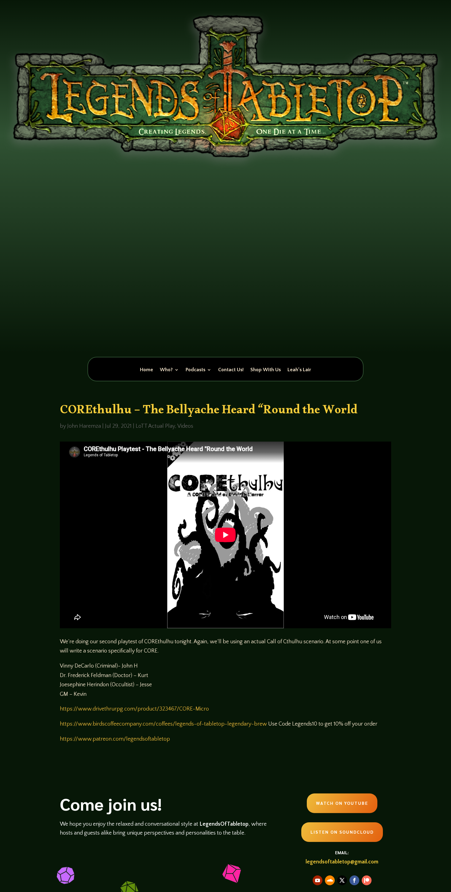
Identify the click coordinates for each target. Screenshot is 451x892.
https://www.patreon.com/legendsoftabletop (115, 739)
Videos (185, 426)
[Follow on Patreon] (367, 880)
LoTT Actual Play (155, 426)
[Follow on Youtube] (317, 880)
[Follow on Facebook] (354, 880)
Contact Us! (231, 370)
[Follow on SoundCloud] (330, 880)
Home (146, 370)
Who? (166, 370)
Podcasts (195, 370)
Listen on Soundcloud (342, 832)
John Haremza (84, 426)
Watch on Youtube (342, 803)
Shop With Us (265, 370)
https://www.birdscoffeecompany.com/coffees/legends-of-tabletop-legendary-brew (163, 724)
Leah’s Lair (299, 370)
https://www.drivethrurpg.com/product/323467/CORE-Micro (134, 709)
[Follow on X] (342, 880)
